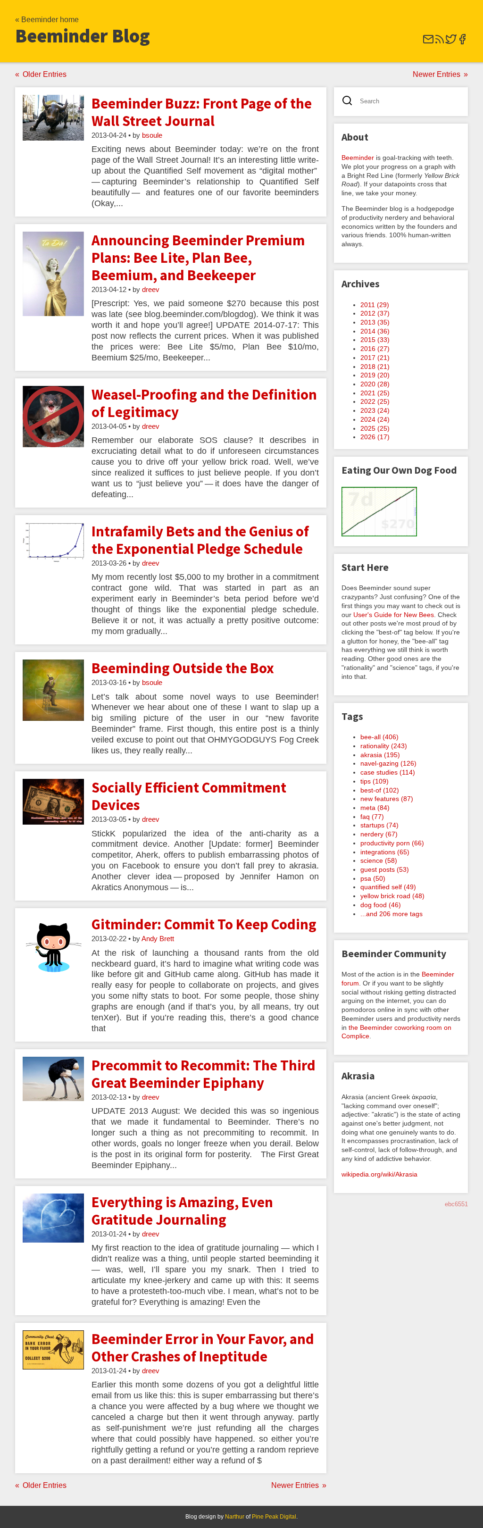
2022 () (375, 401)
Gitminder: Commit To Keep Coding (204, 924)
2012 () (375, 313)
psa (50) (372, 878)
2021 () (375, 393)
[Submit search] (350, 102)
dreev (150, 289)
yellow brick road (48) (392, 896)
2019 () (375, 375)
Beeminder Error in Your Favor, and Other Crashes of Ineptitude (203, 1347)
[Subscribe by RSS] (439, 42)
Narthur (234, 1516)
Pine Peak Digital (274, 1516)
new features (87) (386, 798)
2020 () (375, 384)
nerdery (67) (379, 834)
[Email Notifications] (428, 42)
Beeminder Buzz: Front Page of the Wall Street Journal (202, 112)
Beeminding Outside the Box (183, 668)
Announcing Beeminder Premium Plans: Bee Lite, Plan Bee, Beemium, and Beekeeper (198, 257)
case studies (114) (387, 772)
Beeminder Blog (82, 36)
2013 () (375, 322)
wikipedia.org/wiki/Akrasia (379, 1174)
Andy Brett (158, 939)
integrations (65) (384, 852)
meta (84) (375, 807)
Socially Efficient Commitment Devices (189, 796)
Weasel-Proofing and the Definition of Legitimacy (204, 403)
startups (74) (379, 825)
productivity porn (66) (392, 843)
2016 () (375, 348)
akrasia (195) (380, 755)
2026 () (375, 437)
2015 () (375, 339)
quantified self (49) (388, 887)
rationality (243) (383, 746)
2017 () (375, 357)
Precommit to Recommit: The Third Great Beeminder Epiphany (204, 1074)
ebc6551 (456, 1204)
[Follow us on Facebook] (462, 42)
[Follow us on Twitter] (451, 42)
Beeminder (357, 157)
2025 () (375, 428)
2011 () (374, 305)
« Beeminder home (47, 20)
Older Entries (45, 74)
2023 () (375, 410)
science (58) (378, 860)
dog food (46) (380, 905)
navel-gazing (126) (388, 763)
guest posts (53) (384, 869)
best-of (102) (379, 790)
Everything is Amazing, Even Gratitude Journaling (182, 1210)
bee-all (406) (379, 737)
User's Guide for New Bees (393, 614)
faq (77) (372, 816)
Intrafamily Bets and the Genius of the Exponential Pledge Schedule (200, 540)
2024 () (375, 419)
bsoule (152, 135)
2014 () (375, 331)
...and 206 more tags (391, 914)
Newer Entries (436, 74)
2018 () (375, 366)
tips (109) (374, 781)
